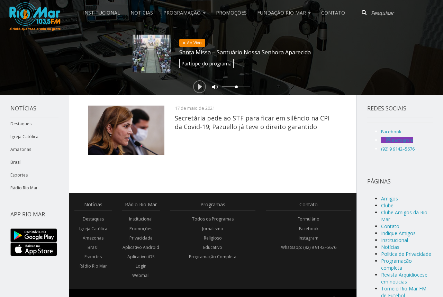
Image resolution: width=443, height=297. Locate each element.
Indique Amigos (398, 233)
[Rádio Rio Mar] (34, 8)
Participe (206, 63)
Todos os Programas (213, 219)
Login (141, 266)
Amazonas (20, 149)
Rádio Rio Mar (24, 188)
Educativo (212, 247)
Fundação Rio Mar (282, 12)
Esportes (19, 175)
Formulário (308, 219)
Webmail (141, 275)
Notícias (141, 12)
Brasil (15, 162)
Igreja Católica (24, 137)
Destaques (20, 124)
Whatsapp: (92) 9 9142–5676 (308, 247)
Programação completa (396, 264)
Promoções (231, 12)
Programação (182, 12)
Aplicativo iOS (140, 257)
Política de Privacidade (406, 254)
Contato (333, 12)
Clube (387, 205)
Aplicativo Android (141, 247)
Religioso (213, 238)
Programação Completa (212, 257)
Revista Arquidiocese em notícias (404, 278)
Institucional (101, 12)
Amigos (389, 198)
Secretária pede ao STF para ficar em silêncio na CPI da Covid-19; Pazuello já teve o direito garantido (252, 122)
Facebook (308, 229)
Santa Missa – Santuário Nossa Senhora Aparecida (245, 52)
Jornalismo (212, 229)
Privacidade (141, 238)
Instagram (308, 238)
